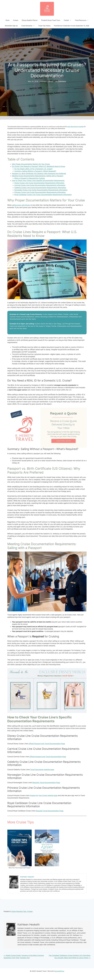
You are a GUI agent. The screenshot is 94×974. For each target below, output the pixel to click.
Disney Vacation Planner (30, 20)
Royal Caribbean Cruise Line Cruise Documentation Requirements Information (43, 195)
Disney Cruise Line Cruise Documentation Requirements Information (39, 183)
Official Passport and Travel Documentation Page (47, 744)
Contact (66, 20)
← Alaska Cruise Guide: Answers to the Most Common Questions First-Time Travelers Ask (24, 957)
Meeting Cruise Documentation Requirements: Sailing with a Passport (37, 176)
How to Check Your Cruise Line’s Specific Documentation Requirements (38, 180)
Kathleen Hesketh (46, 81)
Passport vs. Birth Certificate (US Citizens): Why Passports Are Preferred (39, 173)
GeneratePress (59, 971)
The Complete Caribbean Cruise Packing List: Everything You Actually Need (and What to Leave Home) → (69, 957)
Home (7, 20)
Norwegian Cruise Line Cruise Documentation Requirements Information (40, 190)
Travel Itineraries (26, 26)
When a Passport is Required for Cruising (29, 178)
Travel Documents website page (42, 769)
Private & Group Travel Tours (50, 20)
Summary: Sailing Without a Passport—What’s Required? (35, 171)
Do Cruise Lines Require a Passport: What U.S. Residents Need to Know (38, 166)
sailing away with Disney (21, 205)
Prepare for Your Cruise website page (43, 795)
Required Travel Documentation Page (46, 782)
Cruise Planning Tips (18, 911)
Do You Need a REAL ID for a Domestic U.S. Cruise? (33, 169)
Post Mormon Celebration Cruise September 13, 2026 (71, 26)
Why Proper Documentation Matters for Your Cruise (31, 164)
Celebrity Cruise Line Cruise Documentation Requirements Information (40, 188)
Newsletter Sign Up (11, 26)
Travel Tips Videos (44, 26)
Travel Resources (80, 20)
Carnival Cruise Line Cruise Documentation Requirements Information (39, 185)
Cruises (15, 20)
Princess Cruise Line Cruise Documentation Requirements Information (40, 192)
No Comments (60, 81)
